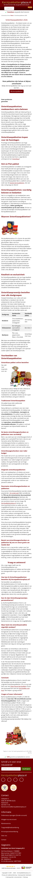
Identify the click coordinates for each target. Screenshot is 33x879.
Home (11, 15)
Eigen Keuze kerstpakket (18, 686)
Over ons (4, 836)
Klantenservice (6, 823)
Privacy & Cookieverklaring (9, 875)
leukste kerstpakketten (17, 183)
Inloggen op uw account (8, 819)
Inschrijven (26, 769)
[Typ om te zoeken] (13, 8)
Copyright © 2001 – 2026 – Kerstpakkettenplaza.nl (16, 873)
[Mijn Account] (27, 7)
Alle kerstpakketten (16, 91)
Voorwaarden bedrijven (24, 875)
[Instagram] (21, 780)
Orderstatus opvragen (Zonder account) (14, 815)
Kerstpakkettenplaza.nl (8, 503)
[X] (15, 780)
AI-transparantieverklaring (9, 832)
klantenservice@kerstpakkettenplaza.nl (13, 807)
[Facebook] (3, 780)
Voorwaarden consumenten (14, 877)
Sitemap (25, 877)
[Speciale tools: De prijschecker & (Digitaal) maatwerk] (28, 7)
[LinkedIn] (9, 780)
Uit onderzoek (14, 493)
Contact (3, 840)
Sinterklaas (15, 159)
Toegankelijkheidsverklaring (10, 828)
